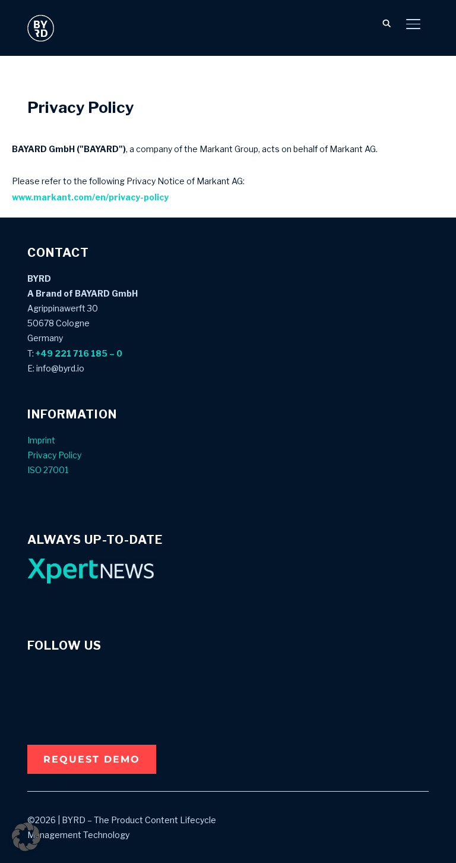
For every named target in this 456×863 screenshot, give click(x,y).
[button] (91, 759)
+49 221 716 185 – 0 (79, 353)
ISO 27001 (47, 470)
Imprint (41, 440)
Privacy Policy (54, 455)
